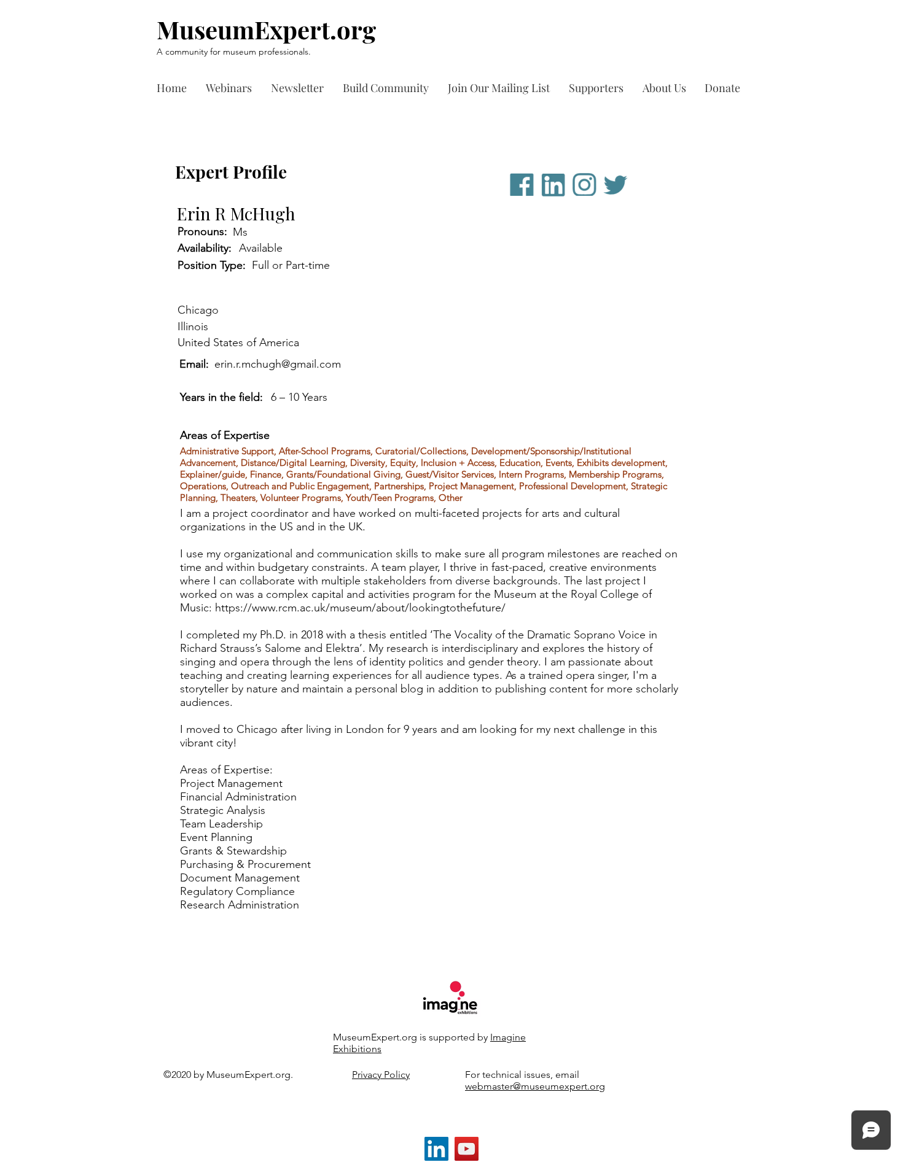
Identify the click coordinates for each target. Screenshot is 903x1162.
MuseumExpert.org (266, 29)
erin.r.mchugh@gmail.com (277, 364)
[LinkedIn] (436, 1149)
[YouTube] (467, 1149)
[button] (599, 88)
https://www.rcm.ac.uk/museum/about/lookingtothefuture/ (360, 607)
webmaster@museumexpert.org (535, 1086)
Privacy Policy (381, 1074)
